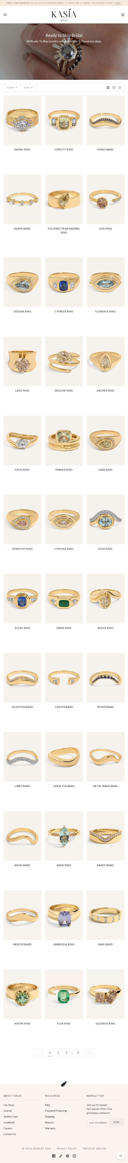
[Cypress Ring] (64, 282)
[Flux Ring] (64, 994)
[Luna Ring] (105, 440)
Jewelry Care (11, 1116)
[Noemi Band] (22, 199)
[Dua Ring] (105, 199)
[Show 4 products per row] (120, 88)
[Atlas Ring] (22, 598)
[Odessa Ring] (22, 282)
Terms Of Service (94, 1148)
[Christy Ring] (64, 120)
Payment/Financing (56, 1110)
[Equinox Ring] (105, 994)
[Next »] (90, 1052)
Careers (8, 1128)
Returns (49, 1122)
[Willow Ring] (64, 361)
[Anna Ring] (64, 836)
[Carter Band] (64, 678)
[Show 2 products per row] (108, 88)
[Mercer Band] (22, 915)
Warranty (50, 1128)
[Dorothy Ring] (22, 519)
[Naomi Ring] (22, 120)
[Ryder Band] (105, 678)
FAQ (47, 1104)
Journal (8, 1110)
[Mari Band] (105, 915)
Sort (27, 87)
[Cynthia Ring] (64, 519)
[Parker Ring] (64, 440)
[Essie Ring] (22, 440)
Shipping (49, 1116)
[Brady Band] (105, 836)
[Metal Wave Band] (105, 757)
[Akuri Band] (22, 836)
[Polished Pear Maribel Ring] (64, 199)
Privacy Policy (67, 1148)
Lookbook (9, 1122)
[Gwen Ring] (64, 598)
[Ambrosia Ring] (64, 915)
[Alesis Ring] (105, 598)
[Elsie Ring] (105, 519)
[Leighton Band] (22, 678)
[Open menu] (9, 14)
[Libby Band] (22, 757)
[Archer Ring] (105, 361)
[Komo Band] (105, 120)
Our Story (9, 1104)
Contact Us (10, 1134)
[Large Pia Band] (64, 757)
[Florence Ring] (105, 282)
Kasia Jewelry (34, 1148)
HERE (117, 3)
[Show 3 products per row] (114, 88)
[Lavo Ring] (22, 361)
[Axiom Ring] (22, 994)
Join (116, 1122)
